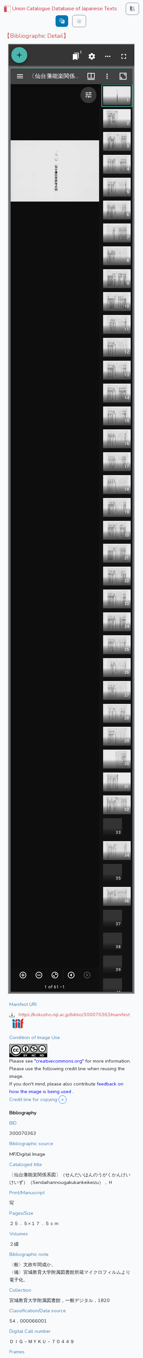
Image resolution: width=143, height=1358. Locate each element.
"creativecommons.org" (59, 1061)
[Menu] (79, 21)
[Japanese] (62, 21)
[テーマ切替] (132, 9)
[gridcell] (60, 9)
